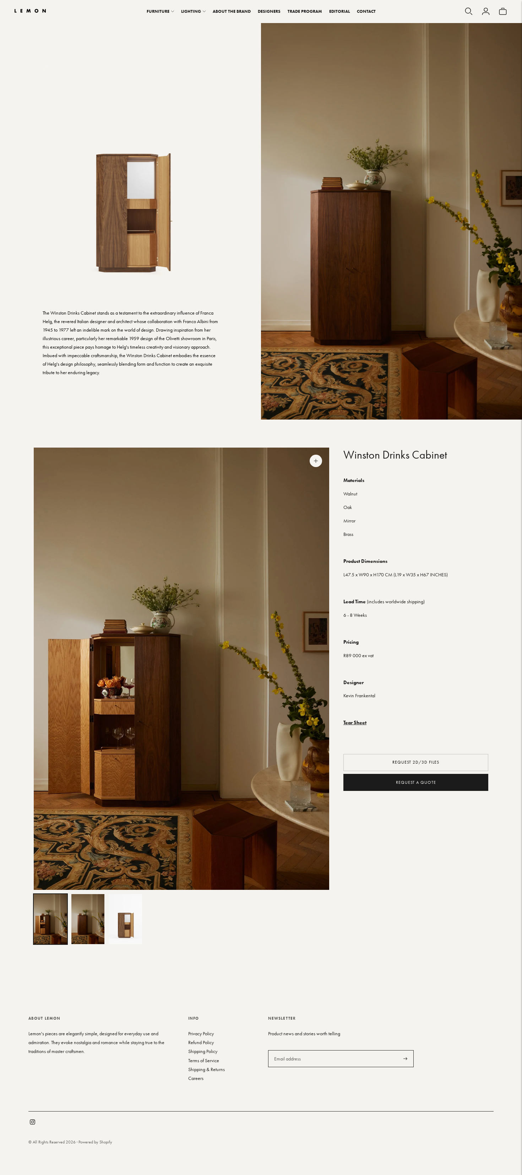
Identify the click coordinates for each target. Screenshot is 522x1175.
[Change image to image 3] (125, 919)
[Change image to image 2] (88, 919)
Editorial (339, 11)
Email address (286, 1049)
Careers (195, 1078)
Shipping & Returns (206, 1069)
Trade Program (305, 11)
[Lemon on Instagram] (32, 1123)
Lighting (191, 11)
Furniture (158, 11)
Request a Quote (416, 782)
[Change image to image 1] (50, 919)
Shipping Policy (202, 1051)
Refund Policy (201, 1043)
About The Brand (232, 11)
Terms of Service (203, 1061)
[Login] (486, 11)
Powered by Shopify (95, 1142)
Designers (269, 11)
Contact (366, 11)
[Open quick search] (469, 11)
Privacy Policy (201, 1034)
